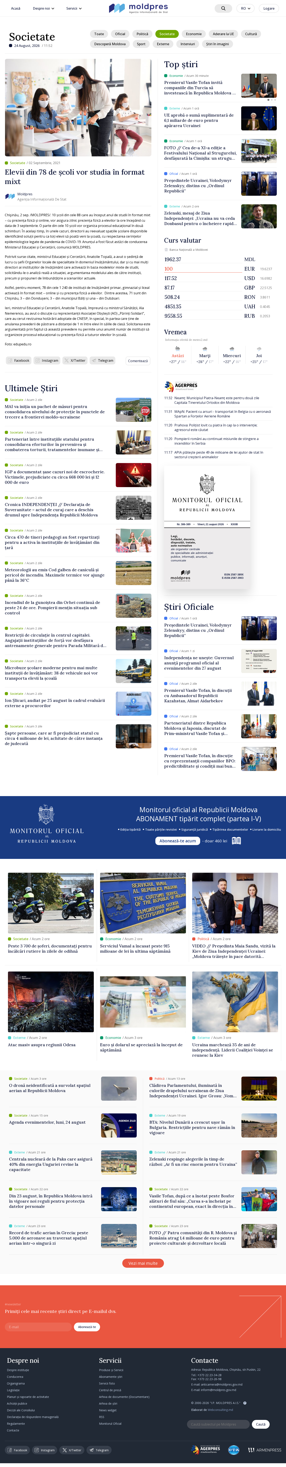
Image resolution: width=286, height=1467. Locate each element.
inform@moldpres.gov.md (218, 1390)
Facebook (21, 360)
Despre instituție (18, 1370)
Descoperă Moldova (110, 44)
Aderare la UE (223, 34)
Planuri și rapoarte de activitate (28, 1397)
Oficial (120, 34)
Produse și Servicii (111, 1370)
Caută (260, 1424)
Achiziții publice (17, 1403)
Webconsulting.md (220, 1410)
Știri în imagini (217, 44)
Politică (142, 34)
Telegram (105, 360)
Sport (141, 44)
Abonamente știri (110, 1377)
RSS (101, 1417)
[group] (220, 85)
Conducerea (15, 1377)
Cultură (251, 34)
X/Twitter (78, 360)
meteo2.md (200, 339)
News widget (108, 1410)
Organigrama (16, 1383)
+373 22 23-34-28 (209, 1375)
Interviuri (187, 44)
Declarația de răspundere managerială (33, 1417)
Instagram (50, 360)
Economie (194, 34)
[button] (268, 100)
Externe (163, 44)
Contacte (13, 1430)
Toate (99, 34)
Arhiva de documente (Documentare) (124, 1397)
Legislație (13, 1390)
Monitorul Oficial (110, 1424)
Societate (32, 36)
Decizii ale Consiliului (21, 1410)
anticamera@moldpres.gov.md (221, 1384)
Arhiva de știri (108, 1403)
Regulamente (16, 1424)
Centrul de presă (110, 1390)
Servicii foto (107, 1383)
